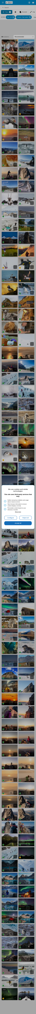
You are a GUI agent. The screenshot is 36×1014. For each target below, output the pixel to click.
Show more (18, 512)
